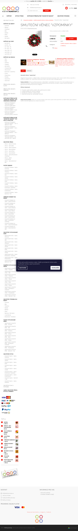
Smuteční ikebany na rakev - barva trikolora (10, 207)
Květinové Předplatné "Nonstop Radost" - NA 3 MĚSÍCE (11, 132)
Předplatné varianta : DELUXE (10, 94)
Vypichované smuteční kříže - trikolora (10, 330)
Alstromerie (8, 70)
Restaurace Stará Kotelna (33, 512)
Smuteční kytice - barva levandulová (10, 375)
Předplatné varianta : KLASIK (10, 85)
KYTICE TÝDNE (19, 16)
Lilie (6, 59)
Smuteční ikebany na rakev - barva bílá (10, 204)
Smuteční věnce (8, 142)
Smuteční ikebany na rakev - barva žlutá (10, 213)
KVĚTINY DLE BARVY (9, 23)
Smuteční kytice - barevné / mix (11, 378)
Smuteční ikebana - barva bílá (11, 174)
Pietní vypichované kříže (9, 320)
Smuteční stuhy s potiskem (8, 386)
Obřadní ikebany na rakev (10, 197)
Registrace (74, 4)
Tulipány (7, 64)
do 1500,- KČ (8, 48)
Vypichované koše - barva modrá (11, 251)
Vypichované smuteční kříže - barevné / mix (10, 350)
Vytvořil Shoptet (73, 528)
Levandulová (8, 315)
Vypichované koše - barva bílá (11, 239)
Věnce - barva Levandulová (8, 158)
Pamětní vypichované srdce (10, 265)
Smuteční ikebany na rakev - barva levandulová (11, 224)
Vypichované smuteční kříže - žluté (10, 336)
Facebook (48, 512)
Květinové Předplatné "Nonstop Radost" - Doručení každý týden (10, 104)
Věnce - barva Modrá (10, 153)
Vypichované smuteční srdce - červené (10, 269)
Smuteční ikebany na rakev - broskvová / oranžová (10, 220)
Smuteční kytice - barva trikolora (10, 381)
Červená (7, 25)
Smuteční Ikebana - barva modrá (11, 183)
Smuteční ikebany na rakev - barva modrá (10, 216)
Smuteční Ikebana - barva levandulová (11, 189)
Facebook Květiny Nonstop (8, 497)
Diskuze (29, 70)
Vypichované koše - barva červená (11, 236)
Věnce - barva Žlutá (9, 151)
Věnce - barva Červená (10, 144)
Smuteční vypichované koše (11, 233)
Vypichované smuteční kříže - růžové (10, 333)
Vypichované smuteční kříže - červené (10, 323)
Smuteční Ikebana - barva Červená (11, 168)
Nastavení (22, 268)
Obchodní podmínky (45, 492)
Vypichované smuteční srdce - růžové (10, 278)
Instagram (42, 512)
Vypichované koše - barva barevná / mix (11, 261)
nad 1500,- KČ (8, 50)
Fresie (6, 73)
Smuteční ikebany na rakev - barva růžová (10, 210)
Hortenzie (7, 80)
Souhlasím (55, 268)
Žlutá (6, 34)
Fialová (6, 33)
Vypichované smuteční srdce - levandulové (10, 292)
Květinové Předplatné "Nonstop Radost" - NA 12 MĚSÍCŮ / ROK (11, 123)
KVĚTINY (9, 16)
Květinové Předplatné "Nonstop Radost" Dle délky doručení (10, 119)
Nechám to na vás (9, 20)
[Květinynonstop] (14, 9)
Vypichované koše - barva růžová (11, 245)
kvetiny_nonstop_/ (6, 500)
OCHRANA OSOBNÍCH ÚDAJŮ (47, 494)
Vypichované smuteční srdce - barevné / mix (10, 295)
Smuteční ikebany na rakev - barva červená (10, 200)
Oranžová (7, 29)
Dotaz (55, 48)
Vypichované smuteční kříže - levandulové (10, 347)
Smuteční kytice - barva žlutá (10, 363)
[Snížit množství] (65, 39)
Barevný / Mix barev (9, 313)
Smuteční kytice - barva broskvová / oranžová (10, 372)
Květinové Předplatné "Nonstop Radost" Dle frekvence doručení (10, 99)
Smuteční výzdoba (63, 16)
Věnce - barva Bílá (9, 145)
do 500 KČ (7, 43)
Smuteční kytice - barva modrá (10, 369)
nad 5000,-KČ (8, 54)
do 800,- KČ (8, 45)
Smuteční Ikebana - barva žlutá (11, 180)
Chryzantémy (8, 68)
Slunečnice (7, 79)
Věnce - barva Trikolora (10, 147)
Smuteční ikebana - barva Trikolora (11, 171)
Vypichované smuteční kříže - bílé (10, 327)
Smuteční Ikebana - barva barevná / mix (11, 193)
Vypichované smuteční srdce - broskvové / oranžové (10, 288)
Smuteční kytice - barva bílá (10, 366)
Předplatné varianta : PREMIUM (10, 89)
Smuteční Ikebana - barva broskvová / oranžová (11, 186)
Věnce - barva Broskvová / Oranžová (11, 155)
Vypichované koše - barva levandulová (11, 258)
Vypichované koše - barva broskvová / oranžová (11, 255)
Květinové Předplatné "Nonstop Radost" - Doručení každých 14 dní (11, 109)
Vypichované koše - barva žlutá (11, 248)
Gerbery (7, 62)
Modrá (6, 36)
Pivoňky (6, 77)
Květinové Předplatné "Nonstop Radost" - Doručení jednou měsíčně (11, 113)
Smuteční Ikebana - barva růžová (11, 177)
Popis (23, 70)
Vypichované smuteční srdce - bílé (10, 272)
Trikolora (7, 306)
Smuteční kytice (8, 354)
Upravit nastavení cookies (29, 527)
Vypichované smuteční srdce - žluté (10, 281)
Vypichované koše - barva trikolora (11, 242)
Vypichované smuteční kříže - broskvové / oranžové (10, 343)
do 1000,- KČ (8, 47)
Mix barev (7, 38)
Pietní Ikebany (8, 165)
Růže (6, 61)
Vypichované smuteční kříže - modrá (10, 339)
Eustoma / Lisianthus (10, 71)
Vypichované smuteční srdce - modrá (10, 284)
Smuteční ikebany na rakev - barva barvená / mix (10, 228)
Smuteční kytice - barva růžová (10, 359)
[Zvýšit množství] (65, 38)
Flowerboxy (7, 75)
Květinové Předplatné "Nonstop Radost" (40, 16)
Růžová (6, 27)
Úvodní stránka (3, 16)
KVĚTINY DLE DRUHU (9, 57)
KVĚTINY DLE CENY (9, 41)
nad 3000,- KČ (8, 52)
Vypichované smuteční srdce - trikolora (10, 275)
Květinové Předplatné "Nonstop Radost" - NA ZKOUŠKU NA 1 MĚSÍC (10, 137)
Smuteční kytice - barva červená (10, 356)
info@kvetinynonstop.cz (8, 493)
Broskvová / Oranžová (10, 316)
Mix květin (7, 66)
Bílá (5, 31)
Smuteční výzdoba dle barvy (10, 299)
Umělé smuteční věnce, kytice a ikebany (11, 390)
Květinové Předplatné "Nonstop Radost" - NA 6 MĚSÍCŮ (11, 128)
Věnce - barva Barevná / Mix (11, 161)
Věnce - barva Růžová (10, 149)
